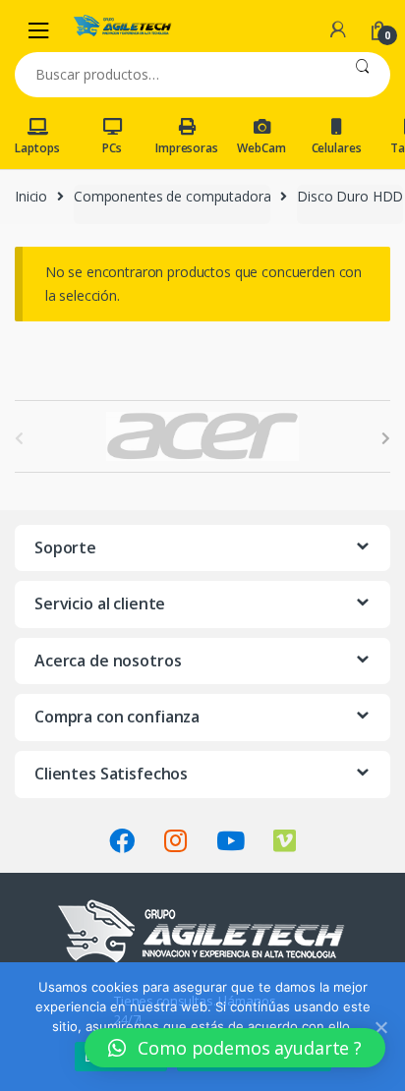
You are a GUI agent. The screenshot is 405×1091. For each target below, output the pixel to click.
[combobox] (174, 74)
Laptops (37, 148)
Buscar (362, 74)
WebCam (261, 148)
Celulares (337, 148)
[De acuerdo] (380, 1027)
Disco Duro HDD (350, 196)
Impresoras (186, 148)
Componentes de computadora (172, 196)
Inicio (31, 196)
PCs (112, 148)
